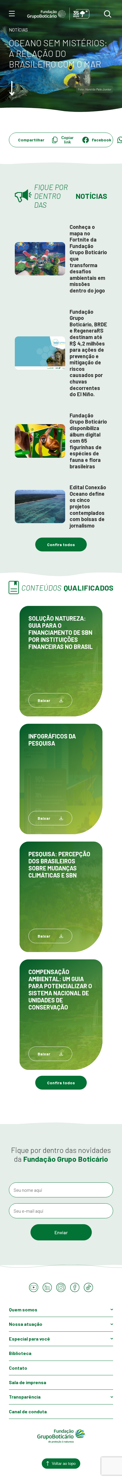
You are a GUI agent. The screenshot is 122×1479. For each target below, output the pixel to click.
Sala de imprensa (27, 1382)
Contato (18, 1368)
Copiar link (67, 139)
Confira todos (61, 544)
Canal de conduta (28, 1411)
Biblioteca (20, 1353)
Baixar (44, 700)
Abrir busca (107, 14)
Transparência (25, 1396)
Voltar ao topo (64, 1463)
